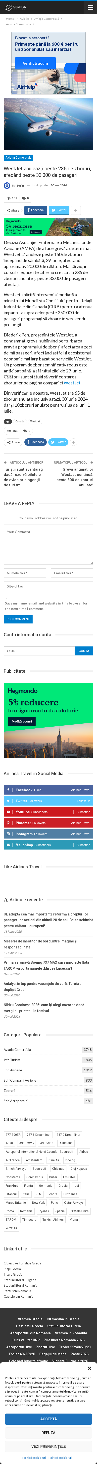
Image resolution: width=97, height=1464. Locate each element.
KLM (39, 1194)
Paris (54, 1202)
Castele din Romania (18, 1296)
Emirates (69, 1177)
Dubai (53, 1177)
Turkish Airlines (53, 1219)
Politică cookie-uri (34, 1458)
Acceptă (48, 1419)
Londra (52, 1194)
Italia (26, 1194)
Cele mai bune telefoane (28, 1361)
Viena (74, 1219)
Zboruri (9, 1091)
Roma (10, 1211)
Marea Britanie (16, 1202)
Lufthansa (70, 1194)
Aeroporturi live (19, 1347)
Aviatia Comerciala (18, 157)
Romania (26, 1211)
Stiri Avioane (13, 1070)
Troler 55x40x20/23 (75, 1347)
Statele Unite (80, 1211)
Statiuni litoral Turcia (64, 1326)
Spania (60, 1211)
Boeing (70, 1160)
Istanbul (11, 1194)
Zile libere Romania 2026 (64, 1340)
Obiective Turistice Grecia (22, 1263)
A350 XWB (26, 1143)
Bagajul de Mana (52, 1354)
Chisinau (58, 1169)
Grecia (63, 1185)
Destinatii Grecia (29, 1326)
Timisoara (29, 1219)
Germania (45, 1185)
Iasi (76, 1185)
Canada (20, 421)
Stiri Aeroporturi (16, 1101)
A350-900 (46, 1143)
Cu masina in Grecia (63, 1319)
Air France (13, 1160)
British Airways (16, 1169)
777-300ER (13, 1135)
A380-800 (66, 1143)
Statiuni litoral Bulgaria (20, 1280)
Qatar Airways (74, 1202)
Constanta (13, 1177)
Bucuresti (39, 1169)
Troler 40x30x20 (22, 1354)
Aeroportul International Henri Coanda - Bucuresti (39, 1152)
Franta (28, 1185)
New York (38, 1202)
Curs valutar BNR (26, 1340)
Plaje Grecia (12, 1269)
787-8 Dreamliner (38, 1135)
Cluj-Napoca (79, 1169)
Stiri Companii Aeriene (20, 1080)
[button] (89, 1368)
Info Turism (12, 1060)
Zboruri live (45, 1347)
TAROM (11, 1219)
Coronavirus (34, 1177)
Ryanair (44, 1211)
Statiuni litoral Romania (20, 1285)
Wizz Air (11, 1228)
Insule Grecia (13, 1274)
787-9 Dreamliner (68, 1135)
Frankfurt (12, 1185)
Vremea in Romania (71, 1333)
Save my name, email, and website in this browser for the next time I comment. (46, 606)
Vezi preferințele (48, 1446)
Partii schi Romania (17, 1291)
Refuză (48, 1433)
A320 (9, 1143)
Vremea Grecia (30, 1319)
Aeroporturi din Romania (30, 1333)
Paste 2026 (80, 1354)
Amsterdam (34, 1160)
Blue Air (53, 1160)
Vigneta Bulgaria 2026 (70, 1361)
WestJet (72, 382)
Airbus (83, 1152)
